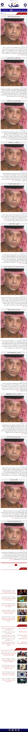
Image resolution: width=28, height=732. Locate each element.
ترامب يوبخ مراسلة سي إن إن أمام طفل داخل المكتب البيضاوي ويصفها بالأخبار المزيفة (8, 620)
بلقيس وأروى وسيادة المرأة (14, 16)
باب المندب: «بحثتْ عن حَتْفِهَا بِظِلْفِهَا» (14, 393)
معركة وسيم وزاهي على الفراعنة (14, 436)
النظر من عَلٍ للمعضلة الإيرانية (13, 352)
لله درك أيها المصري (8, 640)
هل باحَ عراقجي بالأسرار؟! (13, 183)
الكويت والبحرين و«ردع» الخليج (13, 100)
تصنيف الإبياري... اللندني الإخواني (14, 57)
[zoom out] (4, 13)
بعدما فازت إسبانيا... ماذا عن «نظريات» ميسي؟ (14, 266)
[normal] (3, 13)
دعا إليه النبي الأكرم (8, 633)
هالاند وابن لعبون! (14, 479)
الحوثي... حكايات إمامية (14, 223)
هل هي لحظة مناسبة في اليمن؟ (14, 521)
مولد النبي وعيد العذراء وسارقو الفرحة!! (8, 636)
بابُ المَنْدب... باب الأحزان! (13, 142)
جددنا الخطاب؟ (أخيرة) (8, 629)
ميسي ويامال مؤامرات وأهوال (13, 309)
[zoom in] (1, 13)
